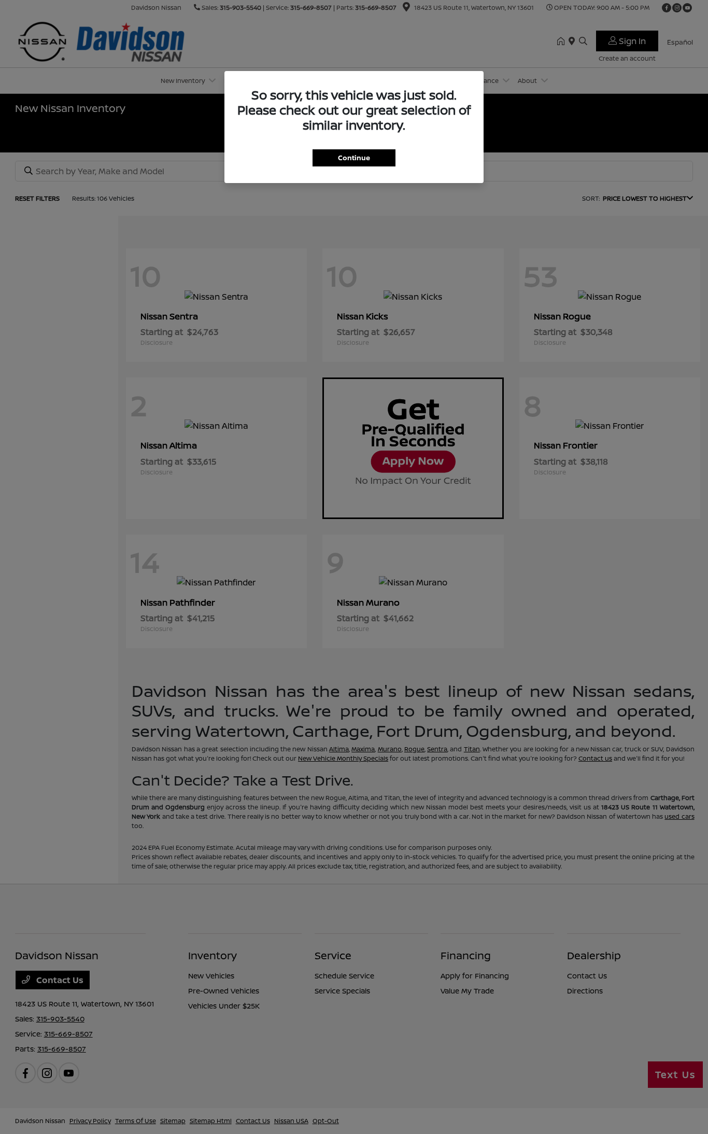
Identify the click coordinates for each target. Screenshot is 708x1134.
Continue (354, 157)
